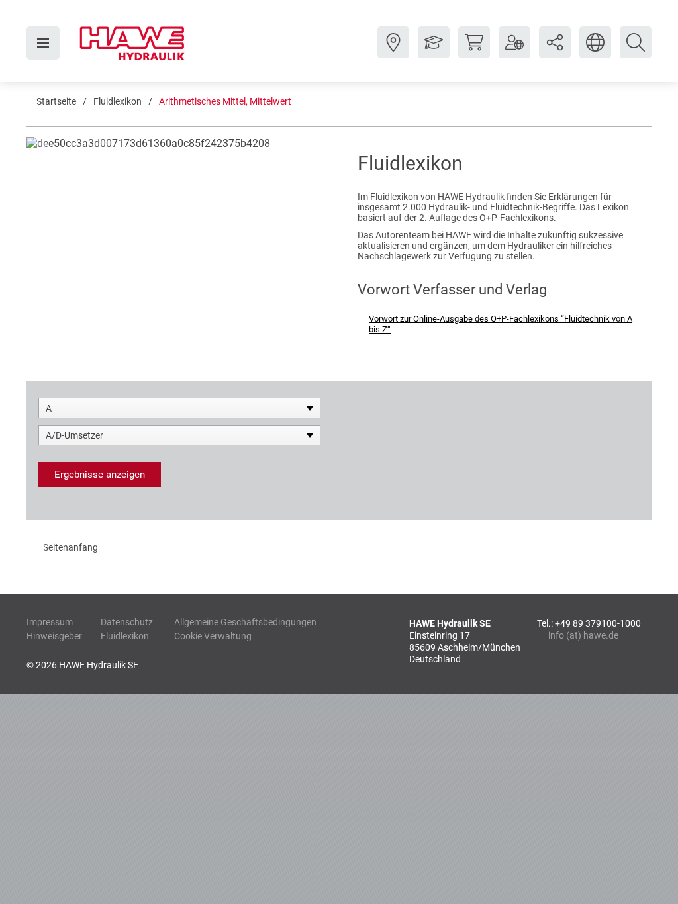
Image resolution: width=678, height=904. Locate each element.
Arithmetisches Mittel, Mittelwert (225, 101)
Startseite (56, 101)
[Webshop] (474, 52)
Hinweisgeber (54, 636)
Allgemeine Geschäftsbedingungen (245, 622)
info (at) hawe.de (583, 635)
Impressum (49, 622)
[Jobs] (434, 52)
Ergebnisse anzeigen (99, 474)
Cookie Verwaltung (213, 636)
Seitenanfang (70, 547)
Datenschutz (127, 622)
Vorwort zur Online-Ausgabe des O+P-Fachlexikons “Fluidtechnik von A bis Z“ (500, 324)
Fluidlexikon (117, 101)
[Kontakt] (393, 52)
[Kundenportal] (514, 52)
